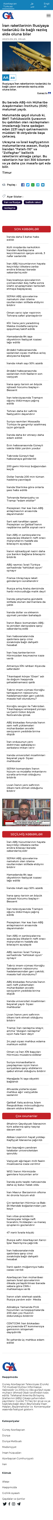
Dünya (6, 1435)
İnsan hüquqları (11, 1452)
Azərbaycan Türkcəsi (10, 5)
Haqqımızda (9, 1487)
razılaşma (9, 208)
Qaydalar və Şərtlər (13, 1498)
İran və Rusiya (12, 202)
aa (12, 77)
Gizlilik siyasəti (11, 1493)
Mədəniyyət (9, 1447)
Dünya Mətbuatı (12, 1441)
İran (4, 1464)
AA (5, 77)
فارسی (32, 5)
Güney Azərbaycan (13, 1429)
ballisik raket (33, 202)
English (46, 5)
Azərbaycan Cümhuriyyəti (18, 1458)
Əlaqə (5, 1481)
